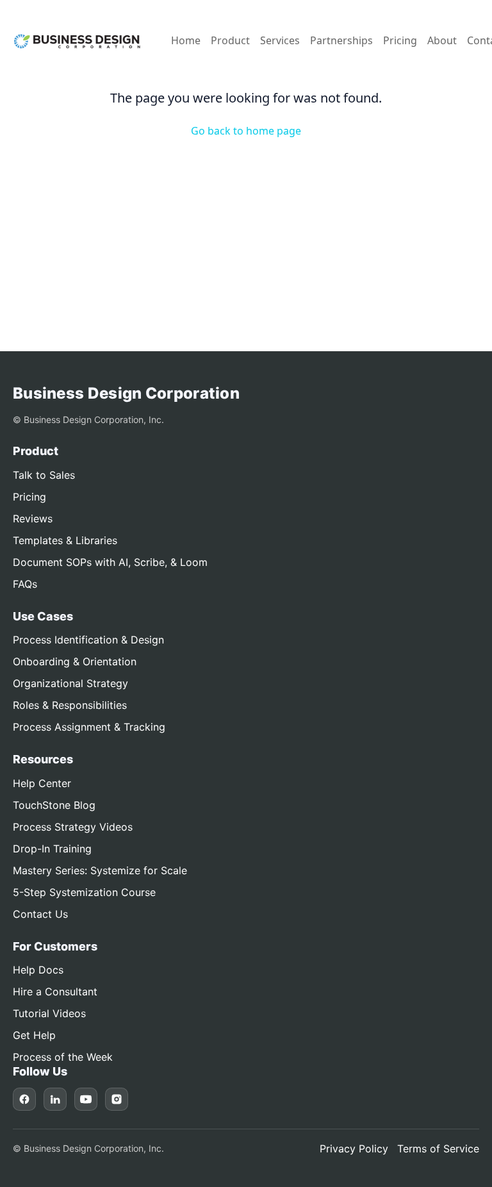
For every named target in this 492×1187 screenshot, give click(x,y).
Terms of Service (438, 1148)
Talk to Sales (44, 475)
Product (230, 40)
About (442, 40)
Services (280, 40)
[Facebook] (24, 1099)
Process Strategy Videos (73, 826)
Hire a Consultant (55, 991)
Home (186, 40)
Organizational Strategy (70, 683)
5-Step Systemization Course (84, 892)
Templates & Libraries (65, 540)
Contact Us (40, 914)
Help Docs (38, 969)
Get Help (34, 1035)
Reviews (33, 518)
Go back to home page (246, 131)
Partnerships (341, 40)
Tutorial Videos (49, 1013)
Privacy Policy (354, 1148)
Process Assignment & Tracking (89, 726)
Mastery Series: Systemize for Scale (100, 870)
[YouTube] (85, 1099)
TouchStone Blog (54, 805)
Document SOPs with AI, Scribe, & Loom (110, 562)
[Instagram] (116, 1099)
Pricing (400, 40)
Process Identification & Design (88, 639)
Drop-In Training (52, 848)
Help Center (42, 783)
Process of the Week (63, 1056)
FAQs (25, 583)
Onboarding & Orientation (74, 661)
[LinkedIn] (55, 1099)
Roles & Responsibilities (70, 705)
